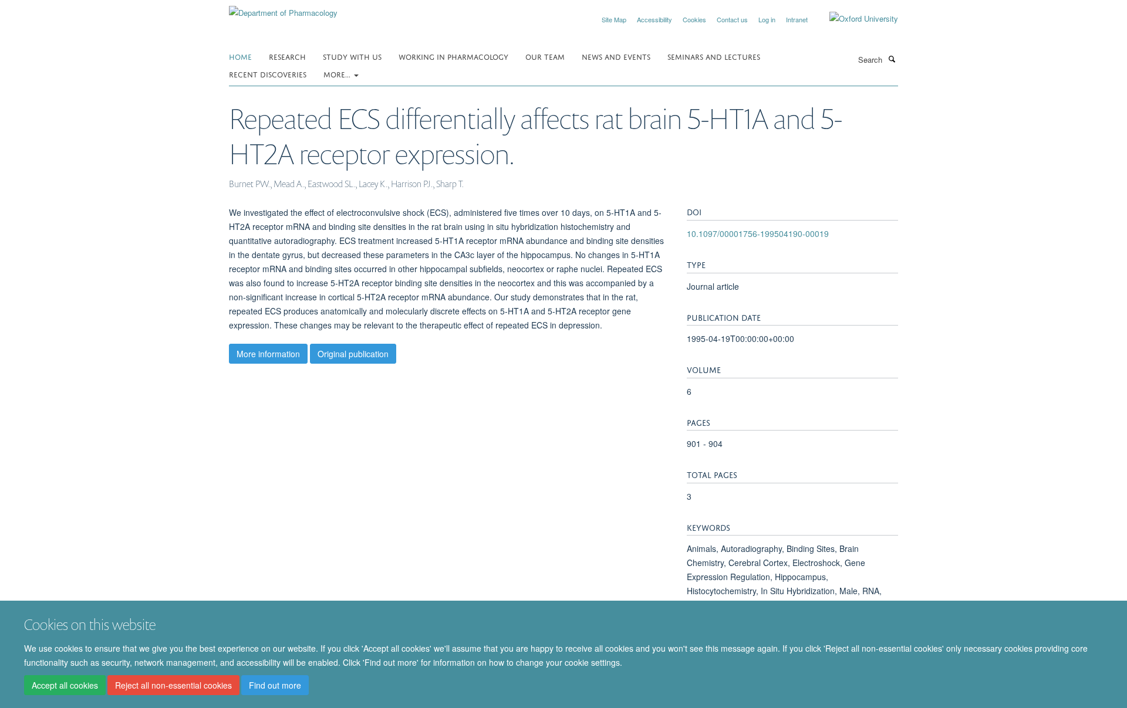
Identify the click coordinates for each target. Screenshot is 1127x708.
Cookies (694, 19)
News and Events (616, 56)
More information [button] (268, 354)
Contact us (732, 19)
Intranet (797, 19)
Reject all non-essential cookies (173, 685)
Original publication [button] (353, 354)
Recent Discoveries (267, 73)
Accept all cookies (65, 685)
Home (240, 56)
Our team (545, 56)
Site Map (614, 19)
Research (287, 56)
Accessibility (654, 19)
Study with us (352, 56)
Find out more (275, 685)
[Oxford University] (855, 19)
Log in (766, 19)
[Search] (891, 58)
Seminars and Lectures (713, 56)
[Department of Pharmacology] (283, 8)
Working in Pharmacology (453, 56)
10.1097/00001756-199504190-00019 (758, 233)
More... (338, 73)
